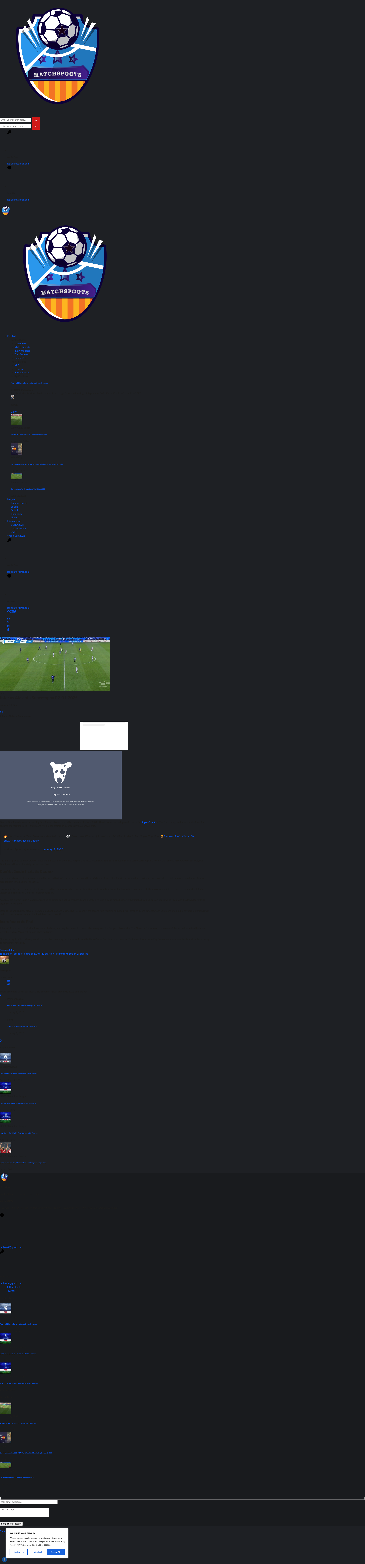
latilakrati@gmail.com (18, 163)
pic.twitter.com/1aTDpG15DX (21, 840)
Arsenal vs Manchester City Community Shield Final (29, 435)
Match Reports (22, 347)
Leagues (11, 499)
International (14, 521)
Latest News (21, 343)
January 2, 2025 (53, 849)
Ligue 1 (15, 517)
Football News (22, 372)
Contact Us (20, 358)
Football (11, 336)
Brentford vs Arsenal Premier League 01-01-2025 (24, 1006)
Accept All (55, 1552)
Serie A (14, 510)
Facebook (15, 1287)
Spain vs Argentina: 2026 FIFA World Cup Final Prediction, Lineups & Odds (37, 464)
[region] (37, 1543)
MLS (17, 365)
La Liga (14, 507)
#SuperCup (188, 836)
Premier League (19, 503)
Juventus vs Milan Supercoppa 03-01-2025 (22, 1026)
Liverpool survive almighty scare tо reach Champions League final (23, 1163)
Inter (11, 950)
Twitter (11, 1291)
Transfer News (22, 354)
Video (14, 532)
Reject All (37, 1552)
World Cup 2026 (16, 536)
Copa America (18, 528)
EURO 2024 (17, 525)
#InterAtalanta (172, 836)
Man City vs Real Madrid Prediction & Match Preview (19, 1133)
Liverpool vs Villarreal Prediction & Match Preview (18, 1103)
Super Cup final (150, 822)
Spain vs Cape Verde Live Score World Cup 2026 (28, 489)
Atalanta (4, 950)
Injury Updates (22, 351)
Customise (19, 1552)
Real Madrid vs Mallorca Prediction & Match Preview (29, 383)
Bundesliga (16, 514)
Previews (19, 369)
